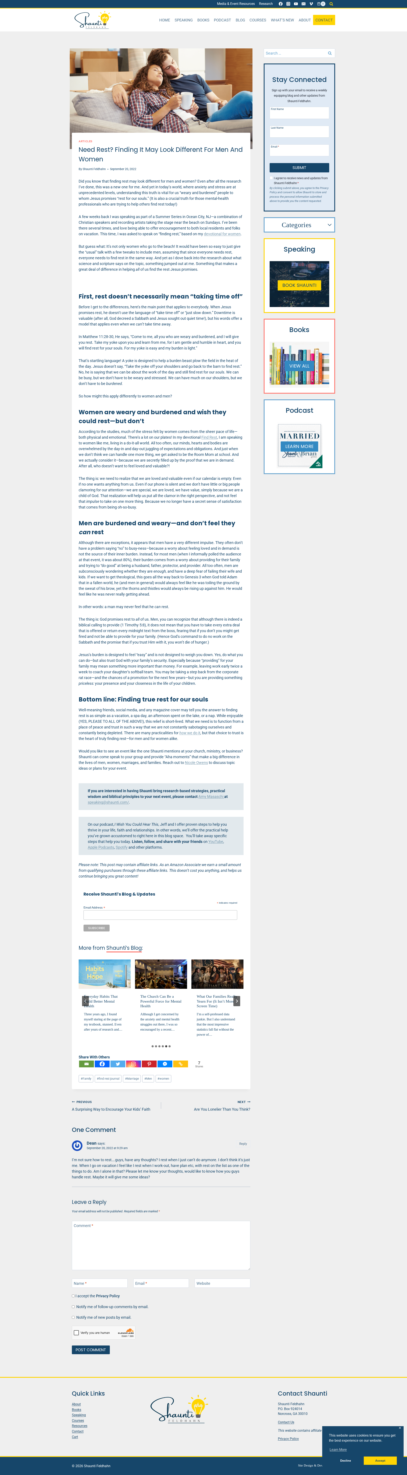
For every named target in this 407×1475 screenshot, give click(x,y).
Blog (240, 20)
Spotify (122, 847)
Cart (75, 1437)
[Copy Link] (180, 1064)
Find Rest (209, 437)
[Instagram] (288, 4)
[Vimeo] (311, 4)
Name (80, 1283)
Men (148, 1079)
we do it (189, 733)
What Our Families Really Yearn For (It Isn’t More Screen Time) (160, 1001)
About (305, 20)
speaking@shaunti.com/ (108, 802)
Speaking (184, 20)
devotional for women (222, 234)
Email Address (94, 908)
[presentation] (105, 974)
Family (86, 1079)
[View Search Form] (331, 4)
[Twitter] (117, 1064)
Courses (257, 20)
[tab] (153, 1046)
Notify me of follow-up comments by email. (112, 1307)
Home (164, 20)
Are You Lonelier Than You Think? (222, 1106)
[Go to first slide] (236, 1001)
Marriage (132, 1079)
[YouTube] (296, 4)
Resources (79, 1426)
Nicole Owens (196, 762)
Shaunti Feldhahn (94, 169)
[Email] (303, 4)
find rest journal (108, 1079)
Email (141, 1283)
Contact (324, 20)
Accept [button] (380, 1460)
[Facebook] (280, 4)
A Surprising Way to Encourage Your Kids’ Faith (111, 1106)
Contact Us (286, 1422)
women (163, 1079)
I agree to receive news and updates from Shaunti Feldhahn (301, 180)
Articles (85, 141)
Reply (243, 1144)
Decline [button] (345, 1460)
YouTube (215, 841)
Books (203, 20)
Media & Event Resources (236, 4)
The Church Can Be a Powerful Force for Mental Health (104, 1001)
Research (266, 4)
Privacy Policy (108, 1296)
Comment (83, 1226)
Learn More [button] (338, 1449)
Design (308, 1465)
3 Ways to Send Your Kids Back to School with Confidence (217, 1001)
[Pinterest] (149, 1064)
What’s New (282, 20)
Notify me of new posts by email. (103, 1317)
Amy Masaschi (211, 796)
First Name (277, 109)
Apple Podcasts (101, 847)
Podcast (222, 20)
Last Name (277, 127)
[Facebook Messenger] (165, 1064)
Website (203, 1283)
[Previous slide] (85, 1001)
